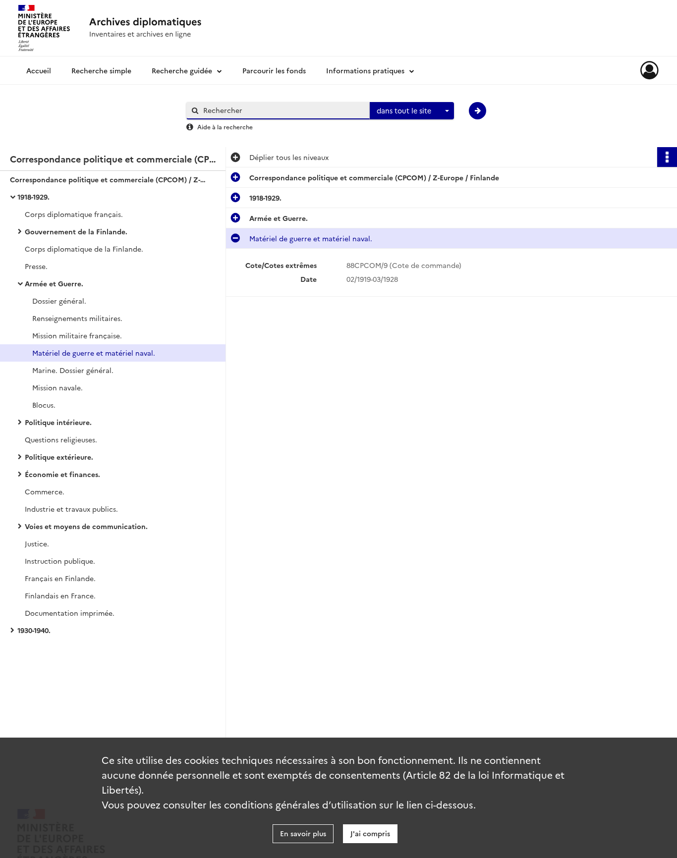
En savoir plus (303, 833)
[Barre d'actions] (667, 157)
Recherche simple (101, 70)
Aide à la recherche (225, 126)
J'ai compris (370, 833)
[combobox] (412, 111)
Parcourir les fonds (274, 70)
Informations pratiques (365, 70)
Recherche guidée (182, 70)
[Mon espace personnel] (649, 70)
